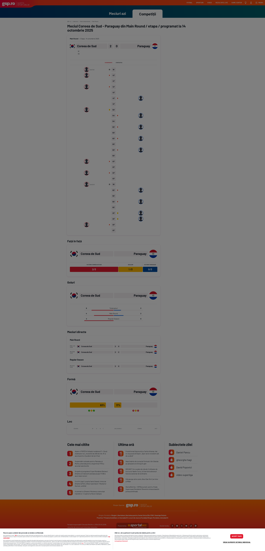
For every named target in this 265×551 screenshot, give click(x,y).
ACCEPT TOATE (237, 536)
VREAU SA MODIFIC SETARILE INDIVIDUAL (237, 542)
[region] (132, 539)
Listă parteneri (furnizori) (121, 541)
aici (83, 543)
